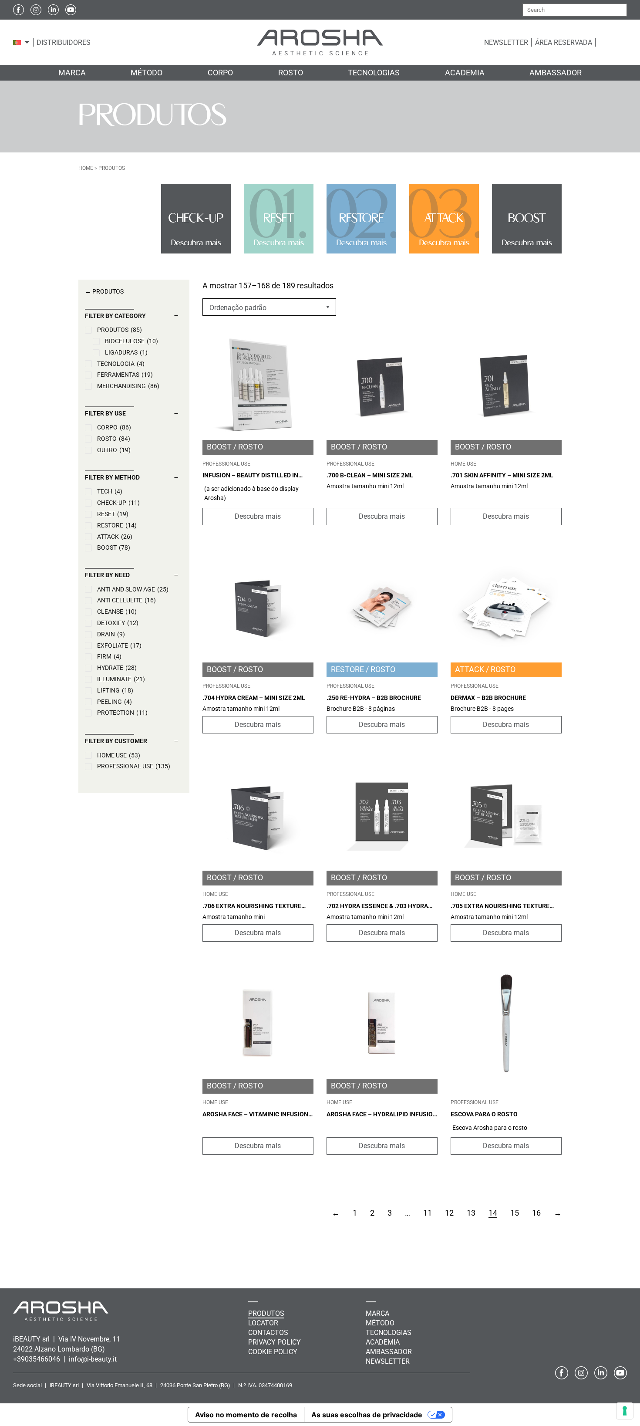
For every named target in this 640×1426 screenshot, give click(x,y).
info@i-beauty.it (93, 1359)
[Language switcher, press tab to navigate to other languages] (17, 42)
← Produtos (104, 291)
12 (449, 1212)
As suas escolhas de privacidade (366, 1414)
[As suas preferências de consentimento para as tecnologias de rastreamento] (624, 1410)
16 (536, 1212)
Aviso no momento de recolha (246, 1414)
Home (85, 168)
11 (427, 1212)
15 (514, 1212)
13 (471, 1212)
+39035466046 (37, 1359)
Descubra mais (258, 516)
